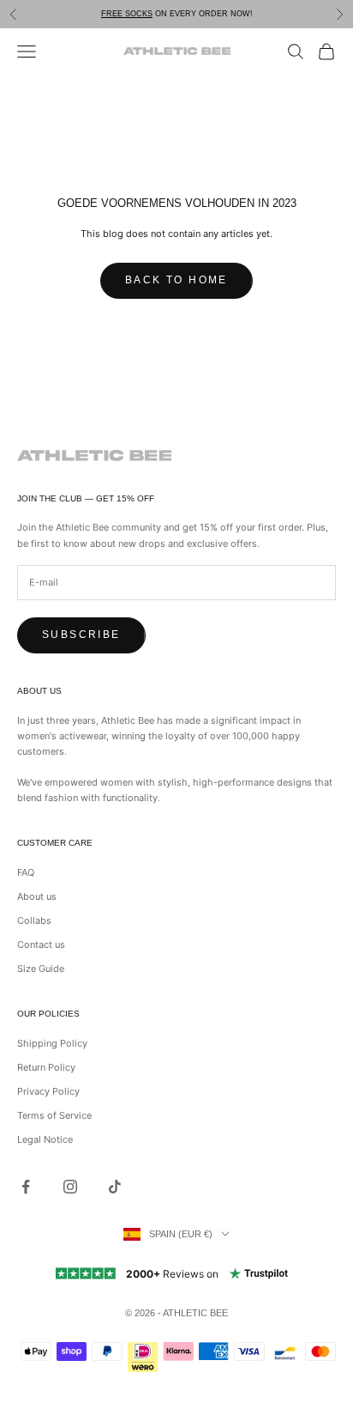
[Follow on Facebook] (25, 1186)
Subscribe (81, 635)
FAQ (25, 872)
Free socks (127, 13)
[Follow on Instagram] (70, 1186)
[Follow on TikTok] (114, 1186)
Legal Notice (45, 1139)
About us (37, 896)
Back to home (176, 280)
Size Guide (40, 969)
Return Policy (46, 1067)
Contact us (41, 944)
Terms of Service (54, 1115)
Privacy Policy (48, 1091)
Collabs (34, 920)
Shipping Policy (52, 1043)
